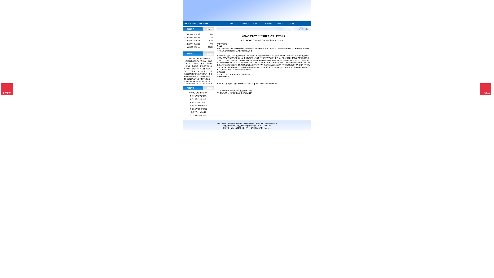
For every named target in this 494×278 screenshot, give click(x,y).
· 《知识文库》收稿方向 (192, 34)
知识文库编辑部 (233, 123)
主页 (299, 29)
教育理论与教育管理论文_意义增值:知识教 (237, 93)
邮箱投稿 (268, 24)
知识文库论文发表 (257, 123)
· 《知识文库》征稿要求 (192, 44)
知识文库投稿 (221, 123)
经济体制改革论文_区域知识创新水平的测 (237, 91)
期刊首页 (233, 24)
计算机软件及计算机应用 (198, 106)
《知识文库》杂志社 (243, 126)
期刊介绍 (256, 24)
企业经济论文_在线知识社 (198, 112)
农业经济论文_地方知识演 (198, 93)
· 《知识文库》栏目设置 (192, 37)
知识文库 (249, 40)
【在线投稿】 (256, 40)
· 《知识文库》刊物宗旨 (192, 41)
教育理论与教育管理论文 (198, 102)
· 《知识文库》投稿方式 (192, 47)
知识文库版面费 (244, 123)
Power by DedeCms (264, 126)
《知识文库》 (229, 84)
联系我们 (291, 24)
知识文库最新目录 (271, 123)
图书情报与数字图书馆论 (198, 96)
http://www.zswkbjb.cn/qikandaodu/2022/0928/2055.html (257, 84)
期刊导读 (245, 24)
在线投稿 (279, 24)
